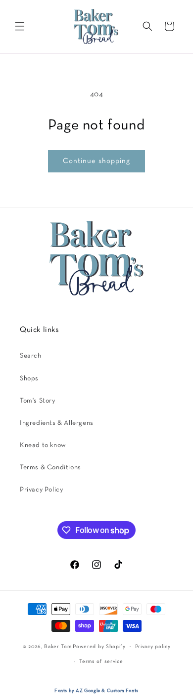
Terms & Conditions (50, 467)
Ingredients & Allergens (57, 423)
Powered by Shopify (99, 646)
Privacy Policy (41, 490)
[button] (20, 26)
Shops (29, 378)
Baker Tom (57, 646)
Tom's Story (37, 401)
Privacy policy (153, 646)
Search (31, 356)
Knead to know (43, 445)
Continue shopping (96, 161)
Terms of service (101, 661)
